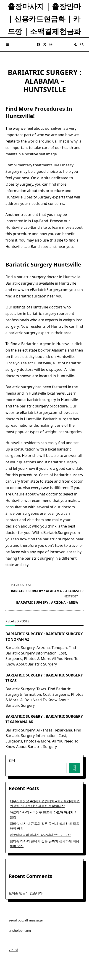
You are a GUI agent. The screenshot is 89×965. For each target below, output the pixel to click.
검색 (12, 760)
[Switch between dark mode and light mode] (75, 44)
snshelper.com (20, 930)
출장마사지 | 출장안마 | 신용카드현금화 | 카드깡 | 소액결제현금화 (44, 18)
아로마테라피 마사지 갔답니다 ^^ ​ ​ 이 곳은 (40, 835)
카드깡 (13, 950)
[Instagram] (51, 45)
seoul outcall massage (26, 920)
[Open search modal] (82, 44)
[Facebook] (38, 45)
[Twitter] (44, 45)
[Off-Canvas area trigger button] (7, 44)
